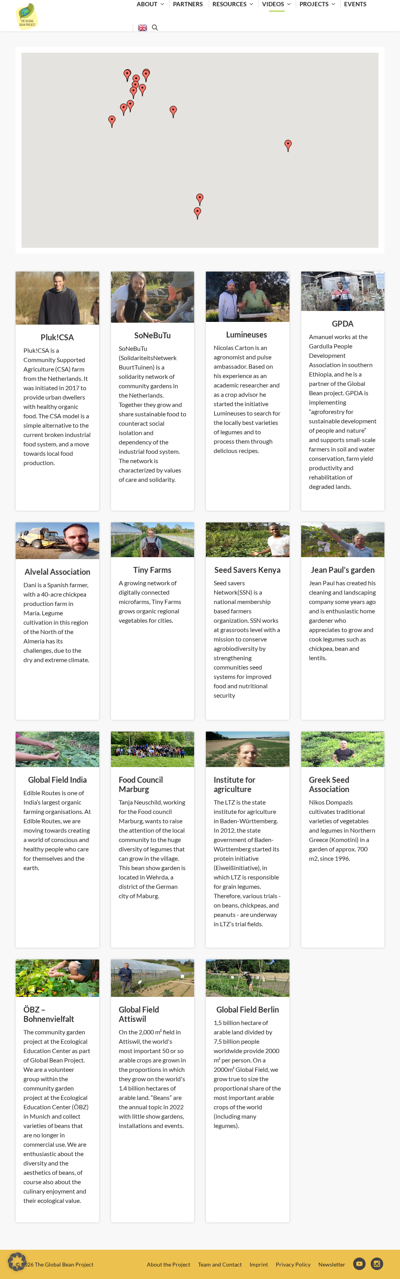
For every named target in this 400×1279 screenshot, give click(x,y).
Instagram (377, 1264)
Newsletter (331, 1264)
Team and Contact (220, 1264)
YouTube (360, 1264)
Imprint (259, 1264)
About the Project (168, 1264)
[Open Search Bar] (153, 27)
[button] (123, 109)
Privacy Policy (293, 1264)
